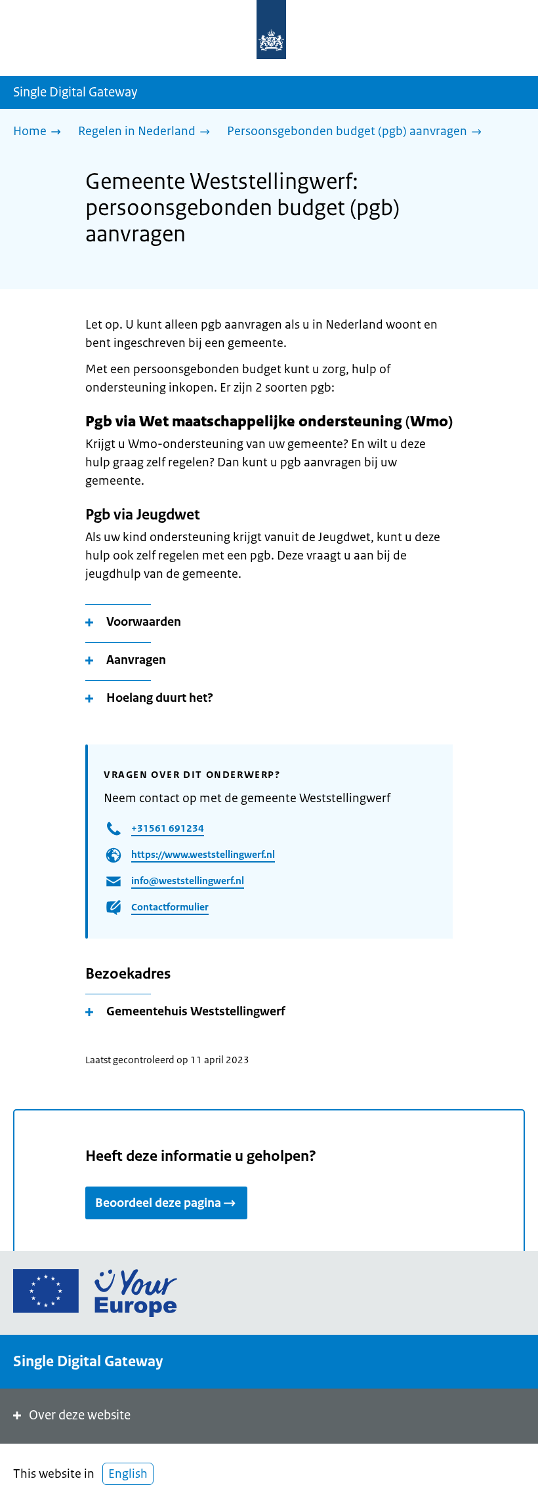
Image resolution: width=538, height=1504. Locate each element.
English (128, 1474)
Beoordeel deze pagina (158, 1203)
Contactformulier (170, 907)
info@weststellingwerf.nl (187, 880)
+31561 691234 (167, 828)
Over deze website (80, 1415)
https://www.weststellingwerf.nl (203, 854)
